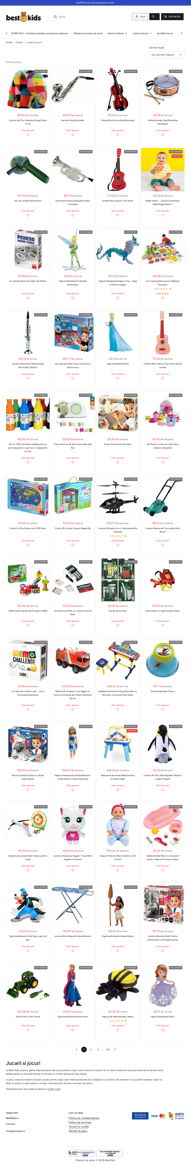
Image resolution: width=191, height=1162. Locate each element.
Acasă (9, 42)
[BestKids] (25, 17)
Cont (142, 16)
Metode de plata (78, 1130)
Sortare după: (156, 47)
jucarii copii (54, 1089)
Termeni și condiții (79, 1126)
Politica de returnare (80, 1122)
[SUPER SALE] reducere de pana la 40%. (95, 3)
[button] (172, 16)
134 (108, 1049)
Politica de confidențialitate (84, 1118)
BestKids (110, 1160)
